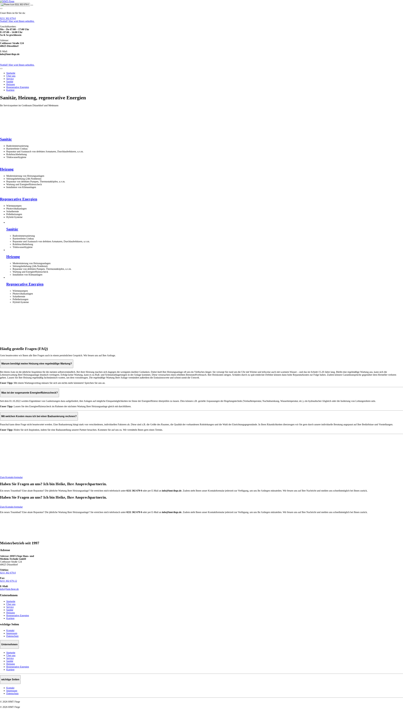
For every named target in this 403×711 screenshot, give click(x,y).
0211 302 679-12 (8, 581)
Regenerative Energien (17, 87)
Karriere (10, 90)
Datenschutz (12, 636)
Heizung (10, 84)
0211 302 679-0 (8, 18)
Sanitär (9, 81)
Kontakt (10, 630)
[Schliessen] (1, 68)
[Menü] (32, 5)
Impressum (11, 633)
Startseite (10, 73)
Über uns (10, 76)
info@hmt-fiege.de (9, 589)
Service (10, 78)
